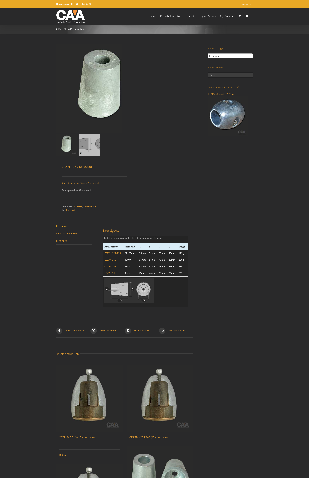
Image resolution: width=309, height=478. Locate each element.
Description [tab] (61, 226)
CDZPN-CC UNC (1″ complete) (148, 437)
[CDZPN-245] (101, 88)
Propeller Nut (90, 206)
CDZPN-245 (110, 273)
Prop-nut (70, 209)
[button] (247, 15)
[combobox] (230, 55)
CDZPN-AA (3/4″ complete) (77, 437)
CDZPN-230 (110, 259)
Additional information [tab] (67, 233)
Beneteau (77, 206)
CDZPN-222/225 (112, 253)
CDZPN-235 (110, 266)
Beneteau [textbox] (229, 56)
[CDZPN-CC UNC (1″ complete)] (160, 398)
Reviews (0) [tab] (61, 240)
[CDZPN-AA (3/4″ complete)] (89, 398)
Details (65, 455)
